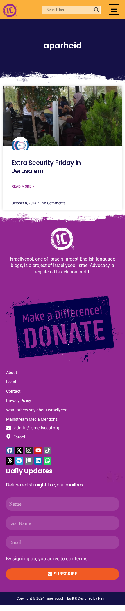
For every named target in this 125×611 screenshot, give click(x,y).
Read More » (23, 186)
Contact (13, 391)
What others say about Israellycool (37, 410)
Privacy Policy (18, 400)
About (11, 372)
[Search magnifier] (96, 10)
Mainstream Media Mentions (32, 419)
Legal (11, 382)
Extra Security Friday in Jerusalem (46, 166)
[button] (114, 9)
